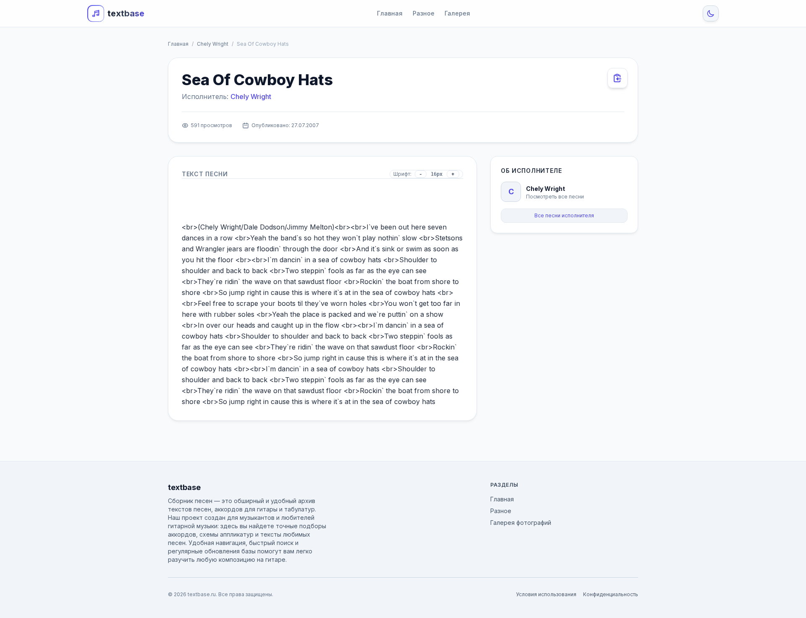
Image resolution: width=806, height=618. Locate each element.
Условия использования (546, 594)
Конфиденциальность (610, 594)
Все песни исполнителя (564, 215)
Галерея (457, 13)
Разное (423, 13)
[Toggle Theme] (711, 13)
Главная (390, 13)
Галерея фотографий (520, 522)
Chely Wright (212, 44)
